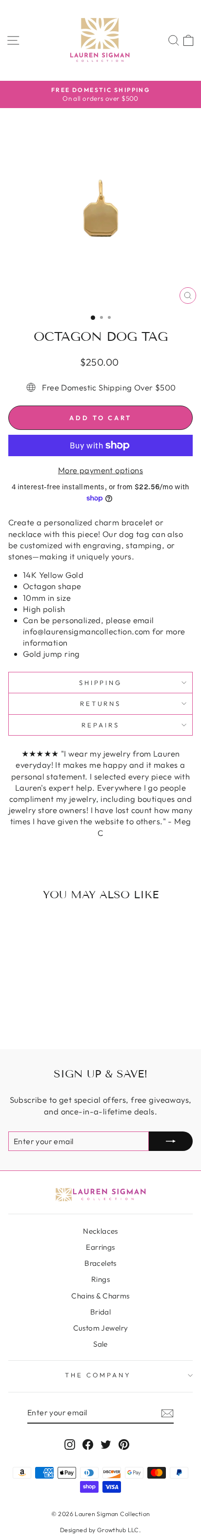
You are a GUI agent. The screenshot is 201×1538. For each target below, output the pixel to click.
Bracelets (100, 1263)
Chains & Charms (100, 1295)
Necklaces (100, 1231)
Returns (100, 703)
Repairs (100, 725)
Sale (100, 1344)
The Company (98, 1375)
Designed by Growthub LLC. (100, 1530)
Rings (100, 1279)
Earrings (100, 1247)
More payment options (100, 470)
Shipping (100, 682)
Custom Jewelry (100, 1328)
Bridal (100, 1311)
